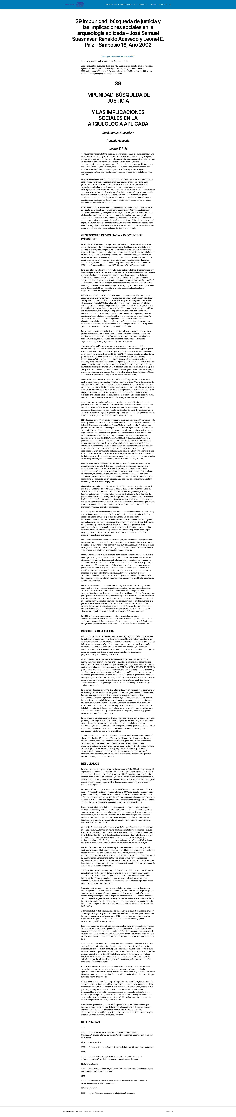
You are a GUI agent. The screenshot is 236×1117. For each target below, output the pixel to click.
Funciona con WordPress (93, 1112)
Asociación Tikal (75, 1112)
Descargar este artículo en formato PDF (118, 56)
